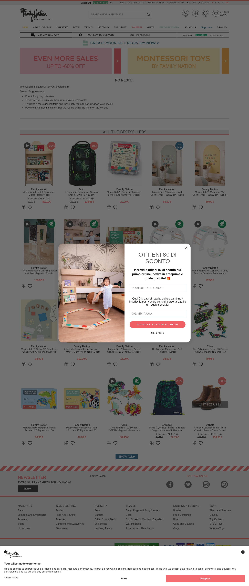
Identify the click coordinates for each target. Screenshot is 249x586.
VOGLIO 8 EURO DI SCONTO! (157, 324)
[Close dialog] (186, 247)
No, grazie (157, 333)
